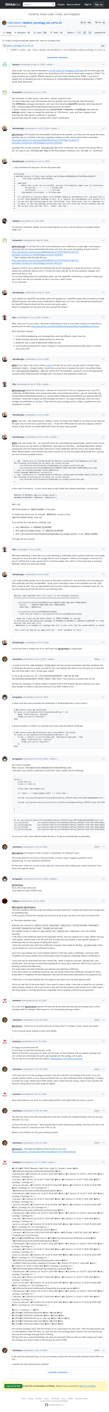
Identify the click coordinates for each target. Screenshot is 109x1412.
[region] (54, 50)
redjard (15, 901)
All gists (61, 4)
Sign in (88, 4)
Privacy (30, 1399)
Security (39, 1399)
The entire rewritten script (25, 920)
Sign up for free (13, 1386)
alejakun (16, 221)
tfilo (14, 317)
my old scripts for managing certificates (66, 70)
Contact (71, 1399)
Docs (63, 1399)
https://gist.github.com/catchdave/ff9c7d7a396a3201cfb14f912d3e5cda (44, 1152)
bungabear (17, 697)
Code (8, 32)
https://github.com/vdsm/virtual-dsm (66, 1058)
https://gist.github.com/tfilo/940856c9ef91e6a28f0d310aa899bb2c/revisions (65, 326)
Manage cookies (82, 1399)
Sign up (98, 4)
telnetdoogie (18, 128)
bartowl (15, 64)
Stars (41, 32)
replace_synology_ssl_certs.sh (42, 22)
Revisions (24, 32)
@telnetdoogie (18, 246)
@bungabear (18, 853)
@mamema (17, 1026)
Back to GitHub (73, 4)
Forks (58, 32)
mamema (16, 1000)
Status (46, 1399)
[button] (84, 33)
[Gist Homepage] (13, 4)
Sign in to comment (87, 1386)
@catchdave (63, 648)
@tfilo (14, 365)
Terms (23, 1399)
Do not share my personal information (54, 1401)
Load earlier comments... (58, 57)
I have (48, 365)
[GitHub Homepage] (46, 1405)
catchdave (13, 22)
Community (55, 1399)
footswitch (17, 92)
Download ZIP (100, 33)
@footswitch (18, 134)
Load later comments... (58, 1372)
